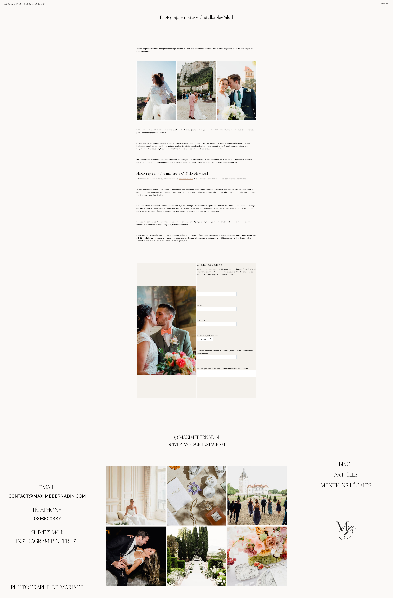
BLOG (346, 464)
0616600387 (47, 518)
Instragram (32, 541)
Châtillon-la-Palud (186, 179)
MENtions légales (346, 485)
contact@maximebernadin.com (47, 496)
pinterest (65, 541)
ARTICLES (346, 475)
